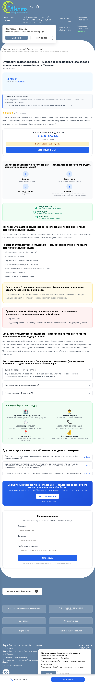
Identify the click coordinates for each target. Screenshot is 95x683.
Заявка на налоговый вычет (70, 631)
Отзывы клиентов (70, 621)
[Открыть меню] (44, 7)
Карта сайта (24, 631)
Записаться (47, 558)
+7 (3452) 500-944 (64, 21)
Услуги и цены (18, 49)
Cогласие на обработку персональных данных (63, 661)
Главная (6, 49)
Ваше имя (22, 526)
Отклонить (64, 674)
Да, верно (16, 38)
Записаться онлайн (47, 150)
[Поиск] (37, 7)
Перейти (81, 31)
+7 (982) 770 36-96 (64, 30)
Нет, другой (41, 38)
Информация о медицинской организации (71, 609)
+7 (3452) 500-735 (63, 27)
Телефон (22, 536)
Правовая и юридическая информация (24, 609)
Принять (48, 674)
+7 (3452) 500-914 (64, 18)
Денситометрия (34, 49)
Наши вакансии (24, 621)
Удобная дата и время (28, 546)
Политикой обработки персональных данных (62, 667)
